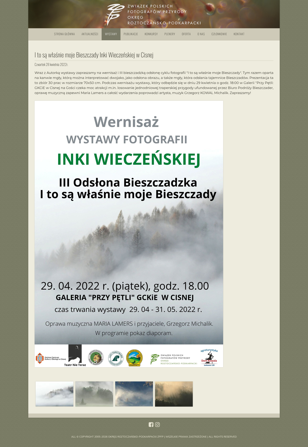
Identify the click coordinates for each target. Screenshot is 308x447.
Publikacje (131, 34)
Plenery (169, 34)
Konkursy (151, 34)
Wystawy (111, 34)
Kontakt (239, 34)
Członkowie (219, 34)
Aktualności (90, 34)
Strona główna (64, 34)
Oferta (186, 34)
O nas (201, 34)
